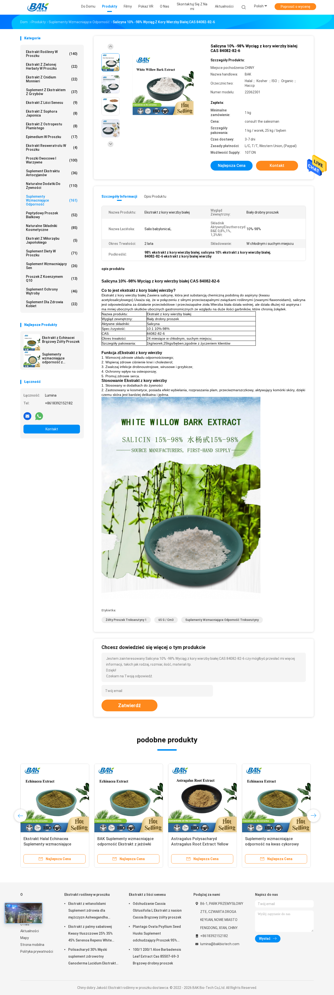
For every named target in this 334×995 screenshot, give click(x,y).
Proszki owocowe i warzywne (52, 160)
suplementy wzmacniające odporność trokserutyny (222, 620)
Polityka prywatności (36, 951)
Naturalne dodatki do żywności (52, 186)
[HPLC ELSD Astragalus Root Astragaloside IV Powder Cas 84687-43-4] (55, 798)
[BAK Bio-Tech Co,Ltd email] (27, 416)
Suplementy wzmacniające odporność (52, 200)
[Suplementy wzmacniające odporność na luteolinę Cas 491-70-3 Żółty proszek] (276, 798)
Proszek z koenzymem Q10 (52, 278)
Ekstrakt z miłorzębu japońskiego (52, 240)
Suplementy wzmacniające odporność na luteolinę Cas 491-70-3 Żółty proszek (274, 844)
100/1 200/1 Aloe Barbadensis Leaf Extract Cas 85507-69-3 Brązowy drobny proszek (157, 956)
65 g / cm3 (166, 620)
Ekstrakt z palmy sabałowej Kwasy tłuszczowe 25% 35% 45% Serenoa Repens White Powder (90, 934)
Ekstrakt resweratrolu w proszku (52, 147)
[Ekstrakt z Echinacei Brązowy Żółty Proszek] (31, 342)
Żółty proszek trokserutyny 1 (126, 620)
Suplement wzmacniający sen (52, 266)
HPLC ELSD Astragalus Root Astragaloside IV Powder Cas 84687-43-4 (49, 844)
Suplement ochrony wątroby (52, 291)
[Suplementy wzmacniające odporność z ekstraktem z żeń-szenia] (31, 359)
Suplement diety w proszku (52, 253)
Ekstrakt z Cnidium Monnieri (52, 79)
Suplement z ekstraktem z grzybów (52, 92)
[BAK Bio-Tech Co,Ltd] (39, 7)
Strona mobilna (32, 945)
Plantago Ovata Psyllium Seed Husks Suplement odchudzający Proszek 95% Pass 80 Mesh (157, 934)
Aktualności (29, 931)
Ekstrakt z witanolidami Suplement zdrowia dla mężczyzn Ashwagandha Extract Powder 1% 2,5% (88, 911)
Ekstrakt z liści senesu (52, 103)
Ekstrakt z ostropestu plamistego (52, 126)
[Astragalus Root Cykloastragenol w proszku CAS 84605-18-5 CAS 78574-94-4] (202, 798)
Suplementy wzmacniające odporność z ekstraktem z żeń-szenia (56, 358)
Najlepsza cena (231, 165)
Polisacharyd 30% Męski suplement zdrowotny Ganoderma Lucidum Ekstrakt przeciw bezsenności (92, 957)
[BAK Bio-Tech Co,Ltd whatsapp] (39, 416)
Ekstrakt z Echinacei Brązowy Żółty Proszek (60, 340)
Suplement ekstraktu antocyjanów (52, 173)
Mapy (24, 938)
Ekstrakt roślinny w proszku (52, 54)
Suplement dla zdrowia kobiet (52, 304)
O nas (24, 924)
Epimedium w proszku (52, 137)
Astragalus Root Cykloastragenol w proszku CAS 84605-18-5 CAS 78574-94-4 (201, 844)
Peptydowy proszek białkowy (52, 215)
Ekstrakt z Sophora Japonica (52, 113)
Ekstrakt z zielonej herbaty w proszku (52, 66)
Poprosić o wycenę (295, 7)
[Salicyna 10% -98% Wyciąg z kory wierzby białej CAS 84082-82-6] (163, 84)
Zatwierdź (129, 705)
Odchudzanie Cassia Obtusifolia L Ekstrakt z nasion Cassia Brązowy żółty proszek (157, 910)
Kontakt (51, 429)
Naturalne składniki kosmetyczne (52, 228)
